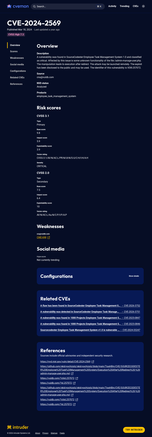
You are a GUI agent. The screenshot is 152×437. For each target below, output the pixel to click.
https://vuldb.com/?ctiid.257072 (57, 378)
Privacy (45, 433)
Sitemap (54, 433)
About (37, 433)
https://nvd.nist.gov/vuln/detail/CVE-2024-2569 (65, 361)
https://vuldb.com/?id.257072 (56, 383)
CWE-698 (41, 237)
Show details (134, 276)
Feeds (62, 433)
